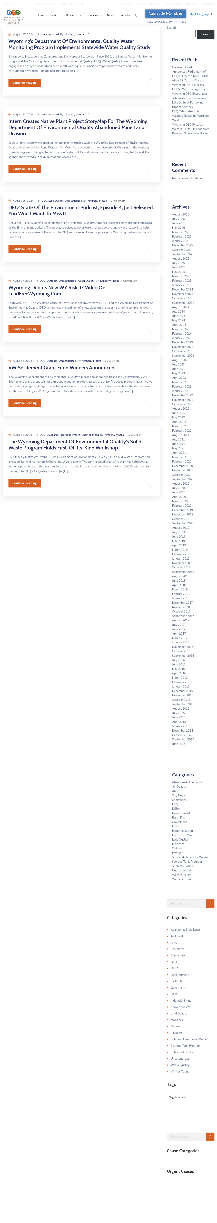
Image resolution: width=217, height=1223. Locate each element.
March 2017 (180, 638)
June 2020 (178, 492)
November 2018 (182, 563)
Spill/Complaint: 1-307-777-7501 (166, 21)
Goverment (179, 822)
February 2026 (182, 237)
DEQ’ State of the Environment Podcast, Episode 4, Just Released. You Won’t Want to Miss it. (81, 210)
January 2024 (181, 338)
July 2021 (178, 439)
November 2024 (182, 294)
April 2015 (179, 722)
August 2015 (180, 709)
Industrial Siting (182, 831)
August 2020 (180, 484)
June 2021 (178, 444)
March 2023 (180, 382)
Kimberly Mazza (74, 34)
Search (171, 28)
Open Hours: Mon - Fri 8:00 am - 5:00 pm (60, 4)
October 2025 (181, 250)
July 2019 (178, 532)
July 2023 (178, 364)
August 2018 (180, 576)
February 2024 (182, 334)
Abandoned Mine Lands (187, 782)
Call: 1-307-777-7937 (16, 4)
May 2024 (178, 320)
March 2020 (180, 501)
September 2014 (183, 739)
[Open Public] (59, 15)
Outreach (52, 281)
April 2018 (179, 585)
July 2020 (178, 488)
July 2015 (178, 713)
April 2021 (179, 453)
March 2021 (180, 457)
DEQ (44, 201)
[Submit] (210, 903)
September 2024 (183, 303)
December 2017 (182, 603)
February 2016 (182, 682)
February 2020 (182, 506)
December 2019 (182, 510)
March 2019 (180, 550)
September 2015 (183, 704)
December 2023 (182, 342)
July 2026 (178, 219)
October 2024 (181, 298)
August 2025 (180, 259)
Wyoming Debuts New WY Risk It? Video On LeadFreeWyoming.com (56, 290)
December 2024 (182, 289)
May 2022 (178, 417)
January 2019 (181, 559)
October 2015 (181, 700)
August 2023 (180, 360)
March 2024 (180, 329)
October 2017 (181, 612)
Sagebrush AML (178, 1097)
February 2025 (182, 281)
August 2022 (180, 409)
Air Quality (179, 787)
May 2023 (178, 373)
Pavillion (177, 853)
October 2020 (181, 475)
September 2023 (183, 356)
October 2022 (181, 404)
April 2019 (179, 545)
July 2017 (178, 625)
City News (178, 795)
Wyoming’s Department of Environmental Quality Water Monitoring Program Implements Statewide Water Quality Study (79, 44)
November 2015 (182, 695)
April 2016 (179, 673)
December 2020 (182, 466)
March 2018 (180, 589)
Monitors (178, 844)
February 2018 (182, 594)
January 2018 (181, 598)
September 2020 (183, 479)
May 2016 (178, 669)
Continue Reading (24, 82)
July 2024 (178, 312)
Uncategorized (50, 34)
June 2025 (178, 267)
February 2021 (182, 462)
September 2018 (183, 572)
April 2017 (179, 634)
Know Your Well (183, 835)
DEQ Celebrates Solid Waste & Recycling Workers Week (190, 115)
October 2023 (181, 351)
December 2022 (182, 395)
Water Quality (85, 281)
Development (181, 813)
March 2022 (180, 426)
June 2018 (178, 581)
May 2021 (178, 448)
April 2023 (179, 378)
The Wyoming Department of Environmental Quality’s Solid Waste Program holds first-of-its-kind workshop (74, 444)
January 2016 (181, 687)
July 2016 (178, 660)
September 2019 (183, 523)
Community (179, 800)
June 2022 (178, 413)
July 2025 (178, 263)
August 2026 (180, 215)
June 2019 (178, 537)
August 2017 (180, 620)
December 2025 (182, 245)
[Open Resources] (80, 15)
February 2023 (182, 387)
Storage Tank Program (187, 862)
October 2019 (181, 519)
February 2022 (182, 431)
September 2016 (183, 656)
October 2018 (181, 567)
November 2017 (182, 607)
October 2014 (181, 735)
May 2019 (178, 541)
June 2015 (178, 717)
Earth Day (178, 818)
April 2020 (179, 497)
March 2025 (180, 276)
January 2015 (181, 726)
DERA (176, 809)
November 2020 (182, 470)
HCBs (176, 826)
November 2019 (182, 514)
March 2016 (180, 678)
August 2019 (180, 528)
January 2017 (181, 642)
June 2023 (178, 369)
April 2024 (179, 325)
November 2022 (182, 400)
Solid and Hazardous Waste (63, 435)
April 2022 (179, 422)
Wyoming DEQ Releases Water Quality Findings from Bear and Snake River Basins (190, 129)
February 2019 (182, 554)
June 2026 (178, 223)
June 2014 (178, 744)
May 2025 (178, 272)
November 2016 (182, 647)
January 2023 (181, 391)
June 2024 (178, 316)
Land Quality (55, 201)
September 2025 (183, 254)
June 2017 (178, 629)
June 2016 (178, 664)
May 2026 (178, 228)
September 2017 (183, 616)
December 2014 (182, 731)
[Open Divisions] (100, 15)
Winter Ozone (181, 879)
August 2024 (180, 307)
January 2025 (181, 285)
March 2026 (180, 232)
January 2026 (181, 241)
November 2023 (182, 347)
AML (175, 791)
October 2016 (181, 651)
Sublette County (183, 866)
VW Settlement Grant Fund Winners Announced (61, 367)
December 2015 (182, 691)
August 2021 (180, 435)
